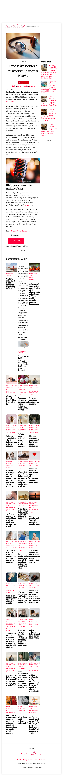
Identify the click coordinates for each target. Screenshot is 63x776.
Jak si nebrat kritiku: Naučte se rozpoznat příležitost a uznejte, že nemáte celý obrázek (11, 640)
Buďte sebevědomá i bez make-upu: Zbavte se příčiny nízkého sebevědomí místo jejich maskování (23, 680)
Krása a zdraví (11, 385)
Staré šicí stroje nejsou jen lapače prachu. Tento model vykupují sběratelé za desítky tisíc (48, 115)
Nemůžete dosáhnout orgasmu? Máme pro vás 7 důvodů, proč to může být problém (34, 596)
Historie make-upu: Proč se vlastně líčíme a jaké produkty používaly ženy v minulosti (11, 478)
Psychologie (33, 505)
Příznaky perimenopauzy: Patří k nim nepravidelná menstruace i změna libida (24, 597)
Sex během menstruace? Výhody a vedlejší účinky (11, 600)
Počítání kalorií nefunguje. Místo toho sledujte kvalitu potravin (22, 440)
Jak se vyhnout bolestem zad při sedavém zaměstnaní (34, 634)
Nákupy (20, 706)
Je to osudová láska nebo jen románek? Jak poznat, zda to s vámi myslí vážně (11, 680)
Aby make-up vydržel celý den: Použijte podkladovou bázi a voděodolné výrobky (34, 556)
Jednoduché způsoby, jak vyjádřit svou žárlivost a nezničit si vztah (23, 514)
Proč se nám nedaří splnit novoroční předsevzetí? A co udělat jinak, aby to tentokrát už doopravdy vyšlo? (34, 725)
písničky (25, 86)
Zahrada (32, 277)
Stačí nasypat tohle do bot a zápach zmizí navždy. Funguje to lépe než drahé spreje (49, 101)
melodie (19, 86)
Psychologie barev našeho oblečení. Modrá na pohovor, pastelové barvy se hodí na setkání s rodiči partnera (11, 724)
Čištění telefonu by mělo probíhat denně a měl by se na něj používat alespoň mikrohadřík (34, 683)
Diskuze (15, 235)
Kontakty (42, 760)
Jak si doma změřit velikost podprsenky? (23, 720)
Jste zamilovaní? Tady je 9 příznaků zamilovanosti (35, 520)
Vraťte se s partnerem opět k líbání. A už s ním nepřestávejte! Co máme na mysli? (11, 520)
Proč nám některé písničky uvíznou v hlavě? (23, 71)
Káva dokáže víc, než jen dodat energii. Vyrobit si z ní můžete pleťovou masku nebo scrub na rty (23, 479)
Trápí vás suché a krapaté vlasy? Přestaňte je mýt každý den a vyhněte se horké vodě (22, 638)
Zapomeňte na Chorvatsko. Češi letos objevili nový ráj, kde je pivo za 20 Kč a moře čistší (49, 87)
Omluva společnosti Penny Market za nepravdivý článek (10, 284)
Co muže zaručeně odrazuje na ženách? (34, 401)
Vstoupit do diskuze (16, 241)
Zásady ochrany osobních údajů (27, 760)
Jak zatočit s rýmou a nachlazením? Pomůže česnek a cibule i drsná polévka (23, 404)
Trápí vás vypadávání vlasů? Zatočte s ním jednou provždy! (11, 441)
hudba (14, 86)
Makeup (8, 463)
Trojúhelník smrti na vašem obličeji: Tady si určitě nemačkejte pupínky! (11, 556)
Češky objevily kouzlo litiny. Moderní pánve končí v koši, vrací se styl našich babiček (49, 130)
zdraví (31, 279)
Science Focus (11, 102)
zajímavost (32, 86)
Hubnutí (20, 425)
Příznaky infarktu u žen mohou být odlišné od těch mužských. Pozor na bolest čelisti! (34, 476)
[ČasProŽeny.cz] (15, 28)
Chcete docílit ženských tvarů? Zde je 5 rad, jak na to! (11, 400)
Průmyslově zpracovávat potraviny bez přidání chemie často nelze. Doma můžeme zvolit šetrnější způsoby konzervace (34, 294)
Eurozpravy (28, 205)
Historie (9, 461)
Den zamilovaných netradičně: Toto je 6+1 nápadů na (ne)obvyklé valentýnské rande (23, 561)
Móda (8, 706)
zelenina (32, 281)
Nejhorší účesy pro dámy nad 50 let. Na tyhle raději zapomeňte (34, 441)
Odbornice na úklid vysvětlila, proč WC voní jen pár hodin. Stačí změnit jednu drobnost (23, 363)
